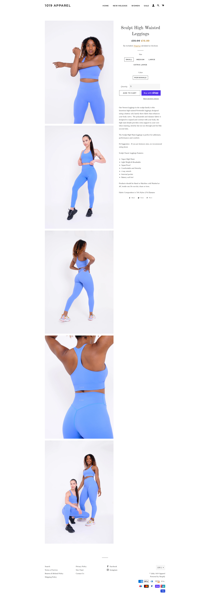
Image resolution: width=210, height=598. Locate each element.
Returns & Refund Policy (54, 573)
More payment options (151, 99)
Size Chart (79, 570)
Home (106, 6)
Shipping (137, 46)
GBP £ (159, 567)
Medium (140, 59)
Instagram (113, 570)
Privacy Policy (81, 566)
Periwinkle (140, 78)
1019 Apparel (58, 5)
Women (135, 6)
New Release (120, 6)
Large (152, 59)
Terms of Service (51, 570)
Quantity (124, 86)
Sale (146, 6)
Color (140, 72)
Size (140, 54)
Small (129, 59)
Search (47, 566)
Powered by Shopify (157, 576)
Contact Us (80, 573)
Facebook (113, 566)
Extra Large (140, 65)
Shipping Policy (51, 577)
